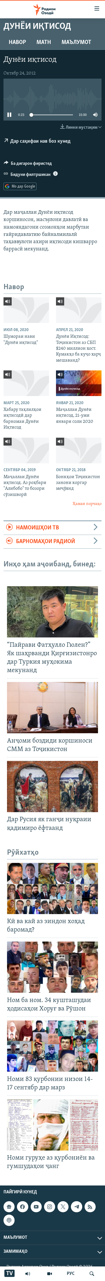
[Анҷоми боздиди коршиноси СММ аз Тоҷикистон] (52, 707)
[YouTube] (49, 1273)
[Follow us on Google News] (9, 1206)
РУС (71, 1273)
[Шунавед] (27, 1273)
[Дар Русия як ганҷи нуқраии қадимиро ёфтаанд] (52, 786)
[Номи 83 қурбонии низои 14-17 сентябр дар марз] (52, 1046)
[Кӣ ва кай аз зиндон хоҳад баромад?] (52, 888)
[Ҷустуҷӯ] (92, 1273)
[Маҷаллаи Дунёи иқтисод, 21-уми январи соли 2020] (79, 383)
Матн (43, 42)
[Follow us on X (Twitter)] (63, 1206)
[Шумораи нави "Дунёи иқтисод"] (26, 310)
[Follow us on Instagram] (49, 1206)
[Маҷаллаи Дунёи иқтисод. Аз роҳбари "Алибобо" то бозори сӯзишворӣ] (26, 450)
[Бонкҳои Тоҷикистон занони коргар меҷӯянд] (79, 450)
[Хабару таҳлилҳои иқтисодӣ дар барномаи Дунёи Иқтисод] (26, 383)
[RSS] (90, 1206)
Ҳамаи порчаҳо (87, 504)
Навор (17, 42)
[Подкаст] (9, 1220)
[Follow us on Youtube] (36, 1206)
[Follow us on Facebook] (22, 1206)
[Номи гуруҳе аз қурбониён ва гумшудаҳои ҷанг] (52, 1125)
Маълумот (76, 42)
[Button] (28, 164)
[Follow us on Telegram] (76, 1206)
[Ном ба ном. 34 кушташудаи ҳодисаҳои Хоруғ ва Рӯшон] (52, 967)
